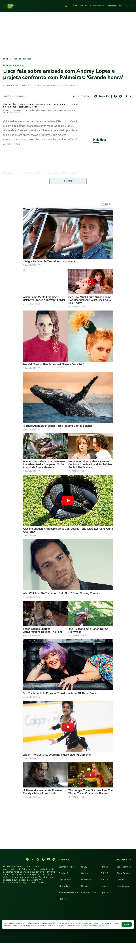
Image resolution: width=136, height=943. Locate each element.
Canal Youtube (124, 866)
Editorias (64, 859)
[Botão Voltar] (127, 5)
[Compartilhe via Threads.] (120, 96)
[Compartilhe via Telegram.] (126, 96)
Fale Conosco (123, 886)
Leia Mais (68, 181)
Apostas (105, 892)
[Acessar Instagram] (37, 859)
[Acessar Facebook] (43, 859)
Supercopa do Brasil (68, 892)
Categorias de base (115, 6)
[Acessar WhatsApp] (27, 859)
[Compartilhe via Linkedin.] (131, 96)
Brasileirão (64, 873)
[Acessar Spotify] (53, 859)
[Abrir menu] (4, 6)
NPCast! (10, 182)
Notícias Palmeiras (22, 58)
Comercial (121, 879)
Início (5, 58)
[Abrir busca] (66, 5)
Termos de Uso (84, 925)
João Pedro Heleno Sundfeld (15, 96)
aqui (73, 173)
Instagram (56, 177)
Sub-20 (104, 873)
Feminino (105, 866)
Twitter (39, 177)
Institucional (125, 859)
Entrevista (86, 879)
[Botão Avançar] (131, 5)
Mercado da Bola (97, 6)
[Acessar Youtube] (48, 859)
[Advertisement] (68, 34)
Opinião (85, 886)
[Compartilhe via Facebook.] (115, 96)
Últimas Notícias (80, 6)
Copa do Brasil (66, 879)
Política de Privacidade (100, 925)
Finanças (105, 886)
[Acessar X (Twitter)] (32, 859)
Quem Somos (123, 873)
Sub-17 (104, 879)
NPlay (84, 866)
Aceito (126, 924)
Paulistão (63, 898)
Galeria (84, 873)
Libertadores (65, 886)
